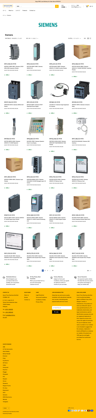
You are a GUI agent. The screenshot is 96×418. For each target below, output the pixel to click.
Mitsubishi (5, 374)
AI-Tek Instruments (7, 349)
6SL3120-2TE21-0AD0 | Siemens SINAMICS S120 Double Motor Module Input (36, 257)
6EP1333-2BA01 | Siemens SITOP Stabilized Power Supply (35, 105)
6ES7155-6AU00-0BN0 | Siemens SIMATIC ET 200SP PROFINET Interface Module (81, 68)
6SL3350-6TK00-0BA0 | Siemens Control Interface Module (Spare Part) (81, 218)
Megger (5, 372)
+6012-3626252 (9, 309)
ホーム (4, 10)
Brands (26, 297)
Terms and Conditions (41, 297)
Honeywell (5, 367)
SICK (4, 392)
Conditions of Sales (41, 299)
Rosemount (6, 390)
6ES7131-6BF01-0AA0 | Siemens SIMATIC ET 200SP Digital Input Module (14, 218)
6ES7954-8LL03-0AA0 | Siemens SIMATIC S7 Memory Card (80, 180)
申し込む (56, 312)
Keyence (5, 369)
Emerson (5, 356)
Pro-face (5, 388)
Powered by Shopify (7, 413)
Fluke (4, 358)
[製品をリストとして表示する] (90, 38)
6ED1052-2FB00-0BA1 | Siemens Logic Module (13, 180)
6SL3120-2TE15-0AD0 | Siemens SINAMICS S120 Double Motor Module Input (58, 257)
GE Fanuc (5, 362)
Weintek (5, 399)
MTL (4, 376)
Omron (4, 381)
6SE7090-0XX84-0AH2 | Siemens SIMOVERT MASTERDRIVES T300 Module (57, 143)
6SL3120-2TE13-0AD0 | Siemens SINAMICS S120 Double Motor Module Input (81, 257)
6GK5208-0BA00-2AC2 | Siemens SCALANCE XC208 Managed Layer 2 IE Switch (36, 181)
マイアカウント (75, 7)
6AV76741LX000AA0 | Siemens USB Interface (80, 142)
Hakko (4, 365)
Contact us (32, 10)
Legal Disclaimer (40, 295)
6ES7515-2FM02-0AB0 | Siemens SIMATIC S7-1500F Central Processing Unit (36, 219)
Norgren (5, 378)
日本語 (5, 408)
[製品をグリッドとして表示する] (88, 38)
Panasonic (5, 383)
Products (25, 10)
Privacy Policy (39, 302)
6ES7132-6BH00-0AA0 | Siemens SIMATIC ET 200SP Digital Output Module (57, 219)
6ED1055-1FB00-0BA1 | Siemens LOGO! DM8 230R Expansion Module (13, 67)
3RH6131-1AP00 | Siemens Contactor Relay (81, 105)
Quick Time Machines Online (11, 70)
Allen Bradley (6, 351)
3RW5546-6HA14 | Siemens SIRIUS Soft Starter (14, 105)
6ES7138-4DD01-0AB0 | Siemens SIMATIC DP (35, 67)
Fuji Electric (6, 360)
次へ (88, 270)
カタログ (18, 10)
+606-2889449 (9, 312)
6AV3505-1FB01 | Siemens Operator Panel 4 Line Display (35, 142)
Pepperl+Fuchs (7, 385)
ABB (4, 347)
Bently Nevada (6, 353)
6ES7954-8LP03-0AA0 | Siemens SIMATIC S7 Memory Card (57, 180)
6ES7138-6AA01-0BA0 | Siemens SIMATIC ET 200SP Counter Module (58, 67)
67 (52, 270)
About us (11, 10)
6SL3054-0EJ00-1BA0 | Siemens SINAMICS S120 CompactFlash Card (13, 256)
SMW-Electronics (7, 397)
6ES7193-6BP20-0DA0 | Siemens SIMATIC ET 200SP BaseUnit (12, 142)
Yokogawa (5, 401)
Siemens (5, 395)
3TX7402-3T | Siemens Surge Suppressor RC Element (59, 105)
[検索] (57, 6)
